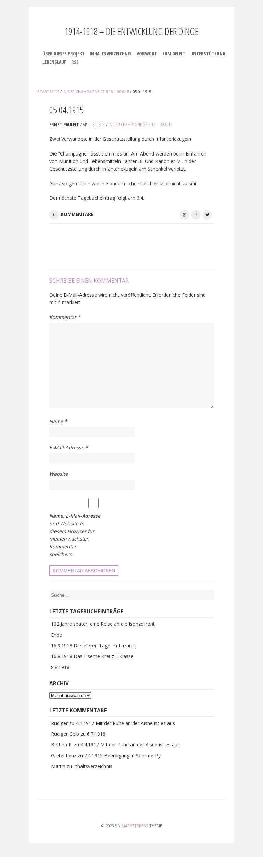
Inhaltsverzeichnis (111, 53)
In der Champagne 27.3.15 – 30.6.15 (140, 124)
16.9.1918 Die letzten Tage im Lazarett (94, 645)
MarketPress (135, 825)
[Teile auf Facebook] (196, 215)
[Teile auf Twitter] (207, 215)
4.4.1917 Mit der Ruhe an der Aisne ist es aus (125, 723)
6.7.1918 (96, 734)
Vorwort (147, 53)
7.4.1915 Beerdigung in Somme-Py (122, 755)
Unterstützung (207, 53)
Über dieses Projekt (63, 53)
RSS (75, 62)
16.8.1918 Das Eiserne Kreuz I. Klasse (92, 656)
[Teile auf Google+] (184, 215)
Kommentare (77, 214)
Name (58, 421)
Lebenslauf (54, 62)
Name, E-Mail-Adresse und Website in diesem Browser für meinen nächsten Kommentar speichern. (74, 534)
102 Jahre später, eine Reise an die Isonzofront (103, 624)
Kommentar (64, 317)
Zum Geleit (173, 53)
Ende (56, 635)
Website (58, 474)
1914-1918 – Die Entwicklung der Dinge (131, 31)
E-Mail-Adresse (68, 447)
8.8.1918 (60, 667)
